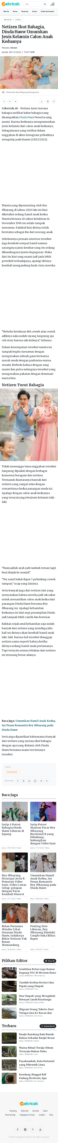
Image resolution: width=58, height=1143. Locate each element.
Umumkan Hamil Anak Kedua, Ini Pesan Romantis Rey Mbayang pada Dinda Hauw (29, 725)
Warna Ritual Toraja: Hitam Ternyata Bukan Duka (36, 1049)
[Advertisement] (29, 173)
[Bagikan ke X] (23, 781)
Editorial (24, 1111)
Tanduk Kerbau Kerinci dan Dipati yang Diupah (36, 984)
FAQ (51, 1115)
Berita (6, 11)
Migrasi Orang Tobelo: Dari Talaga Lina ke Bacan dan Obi (36, 1011)
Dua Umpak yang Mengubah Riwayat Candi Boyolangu (37, 997)
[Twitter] (33, 1129)
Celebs (18, 19)
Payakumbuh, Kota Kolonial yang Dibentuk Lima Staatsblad (36, 1063)
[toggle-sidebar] (52, 4)
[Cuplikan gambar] (15, 811)
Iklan (45, 1111)
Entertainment (47, 11)
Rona (15, 11)
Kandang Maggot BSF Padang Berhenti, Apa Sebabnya (33, 1076)
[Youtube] (40, 1129)
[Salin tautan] (9, 101)
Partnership (10, 1115)
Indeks (42, 1115)
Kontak (35, 1111)
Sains (34, 11)
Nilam (13, 47)
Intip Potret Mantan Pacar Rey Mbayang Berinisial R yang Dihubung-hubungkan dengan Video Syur (43, 834)
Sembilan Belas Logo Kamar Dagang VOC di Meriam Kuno (37, 971)
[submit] (44, 4)
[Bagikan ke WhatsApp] (35, 781)
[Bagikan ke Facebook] (17, 781)
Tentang (13, 1111)
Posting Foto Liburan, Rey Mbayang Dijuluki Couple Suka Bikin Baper (42, 932)
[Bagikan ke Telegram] (41, 781)
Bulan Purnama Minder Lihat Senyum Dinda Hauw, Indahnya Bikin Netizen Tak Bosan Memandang (14, 936)
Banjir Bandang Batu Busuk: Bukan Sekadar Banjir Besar (37, 1036)
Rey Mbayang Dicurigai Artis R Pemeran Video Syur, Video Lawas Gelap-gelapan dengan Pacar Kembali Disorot (14, 885)
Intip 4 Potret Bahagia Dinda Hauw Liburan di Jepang (13, 829)
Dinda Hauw (27, 117)
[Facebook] (18, 1129)
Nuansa (24, 11)
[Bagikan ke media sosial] (15, 101)
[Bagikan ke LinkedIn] (29, 781)
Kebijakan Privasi (27, 1115)
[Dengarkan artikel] (4, 101)
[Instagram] (25, 1129)
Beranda (8, 19)
